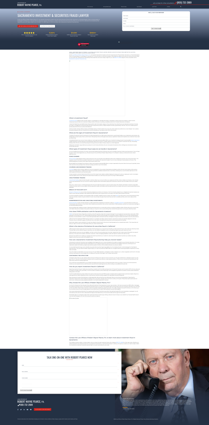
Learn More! (154, 6)
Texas (76, 419)
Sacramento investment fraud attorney (77, 58)
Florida (53, 419)
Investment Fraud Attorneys (80, 52)
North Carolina (64, 419)
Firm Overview (90, 6)
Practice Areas (123, 6)
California (49, 419)
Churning (71, 169)
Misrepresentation (73, 202)
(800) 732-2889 (184, 2)
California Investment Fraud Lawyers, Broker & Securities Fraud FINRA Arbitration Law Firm (111, 52)
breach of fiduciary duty (75, 192)
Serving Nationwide (107, 6)
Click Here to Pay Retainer (42, 409)
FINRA (70, 214)
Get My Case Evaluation (25, 390)
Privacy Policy (143, 419)
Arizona (46, 419)
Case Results (139, 6)
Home (70, 52)
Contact (168, 6)
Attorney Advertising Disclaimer (152, 419)
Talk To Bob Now (155, 28)
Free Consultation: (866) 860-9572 (28, 26)
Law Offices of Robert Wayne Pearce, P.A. (81, 54)
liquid (117, 195)
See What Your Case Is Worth (47, 26)
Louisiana (60, 419)
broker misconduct (135, 140)
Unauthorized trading (74, 180)
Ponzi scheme (73, 158)
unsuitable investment (119, 202)
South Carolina (70, 419)
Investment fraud (73, 120)
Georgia (56, 419)
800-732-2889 (26, 404)
